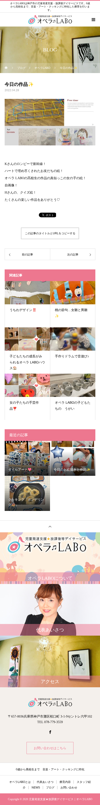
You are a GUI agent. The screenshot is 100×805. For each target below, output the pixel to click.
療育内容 (65, 782)
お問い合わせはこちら (50, 748)
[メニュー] (93, 20)
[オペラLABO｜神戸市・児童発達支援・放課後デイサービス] (50, 702)
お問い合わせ (68, 787)
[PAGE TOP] (50, 526)
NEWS (36, 787)
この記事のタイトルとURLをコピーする (50, 233)
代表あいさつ (45, 782)
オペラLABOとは (20, 782)
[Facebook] (50, 732)
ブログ (50, 787)
